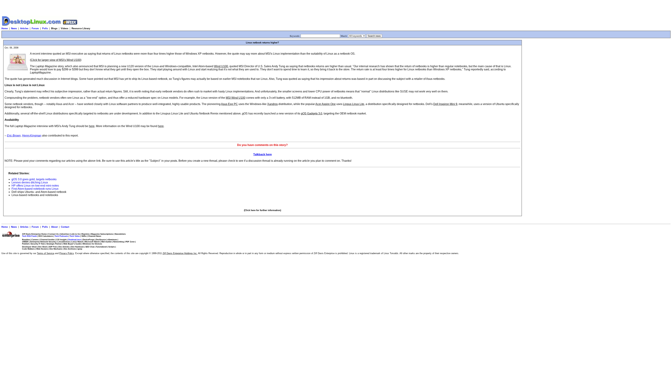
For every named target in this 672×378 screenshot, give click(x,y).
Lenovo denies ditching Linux (30, 182)
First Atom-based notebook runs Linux (35, 188)
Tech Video (75, 236)
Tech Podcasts (61, 236)
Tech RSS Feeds (29, 236)
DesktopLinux (74, 240)
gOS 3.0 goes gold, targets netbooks (34, 179)
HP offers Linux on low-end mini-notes (35, 185)
